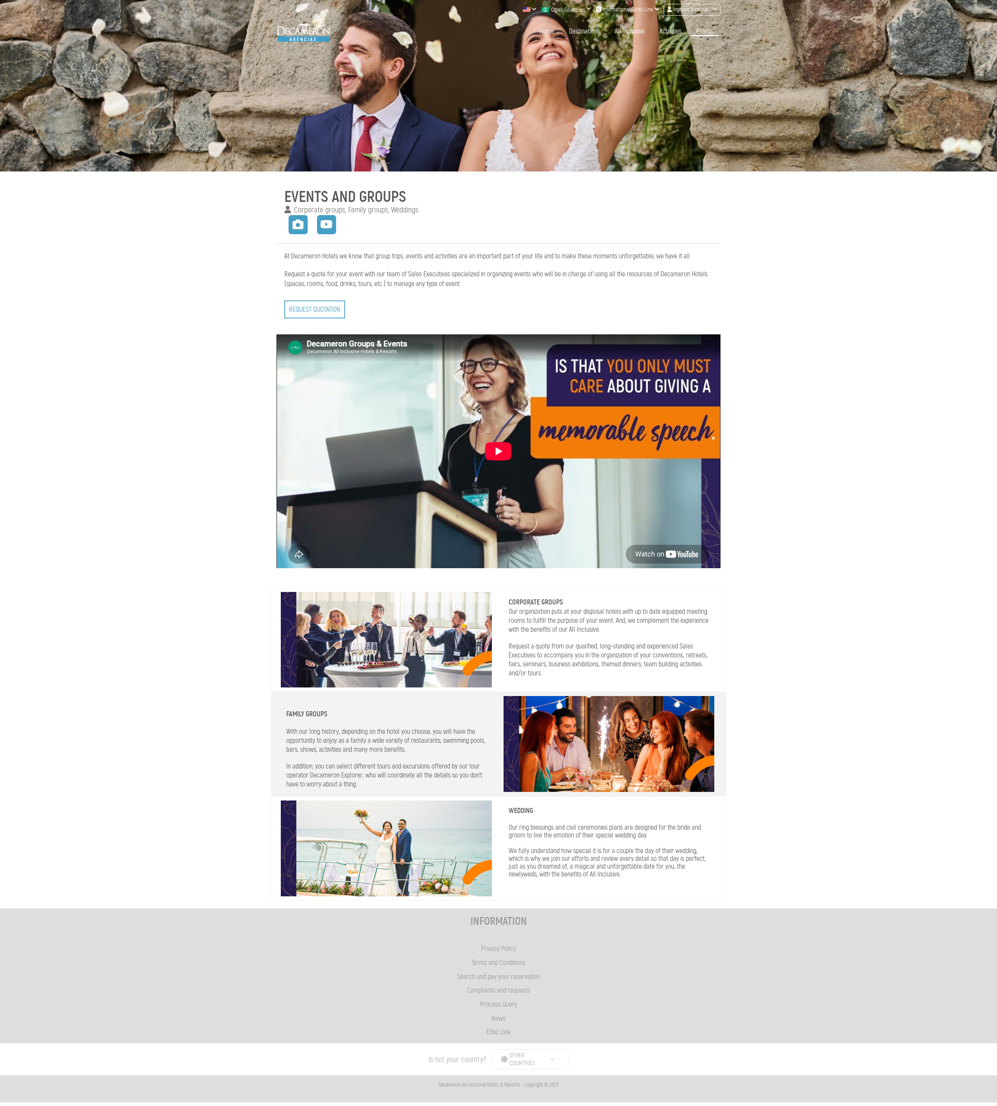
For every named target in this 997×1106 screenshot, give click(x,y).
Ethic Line (498, 1032)
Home (546, 31)
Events (704, 31)
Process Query (498, 1004)
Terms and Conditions (498, 962)
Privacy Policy (498, 948)
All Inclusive (630, 31)
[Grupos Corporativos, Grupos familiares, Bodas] (298, 223)
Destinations (584, 31)
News (498, 1018)
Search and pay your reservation (498, 976)
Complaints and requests (498, 990)
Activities (670, 31)
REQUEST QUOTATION (314, 309)
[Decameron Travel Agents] (303, 32)
